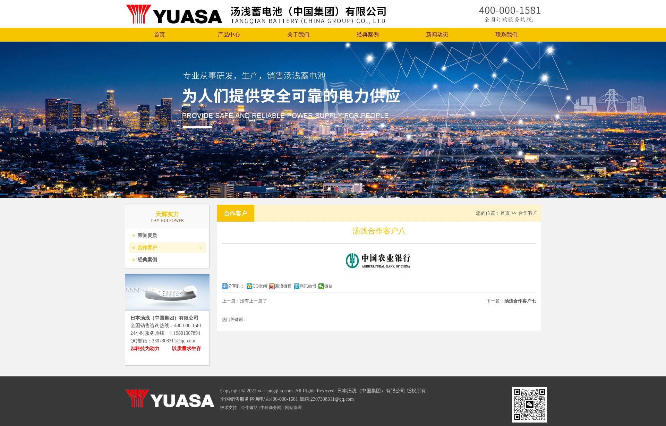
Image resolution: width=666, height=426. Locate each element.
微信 (328, 286)
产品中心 (229, 34)
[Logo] (256, 26)
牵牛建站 (249, 407)
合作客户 (147, 247)
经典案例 (368, 34)
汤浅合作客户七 (520, 301)
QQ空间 (260, 286)
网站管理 (293, 407)
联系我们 (506, 34)
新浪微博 (283, 286)
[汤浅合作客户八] (379, 274)
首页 (159, 34)
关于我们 (298, 34)
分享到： (236, 286)
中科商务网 (271, 407)
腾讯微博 (308, 286)
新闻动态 (437, 34)
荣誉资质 (147, 235)
